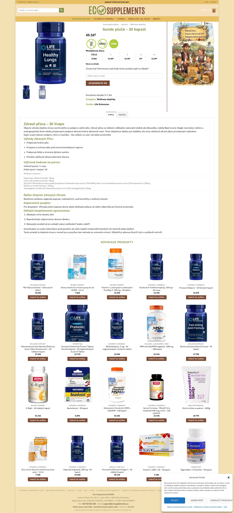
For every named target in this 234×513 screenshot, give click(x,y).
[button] (228, 477)
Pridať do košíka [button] (38, 297)
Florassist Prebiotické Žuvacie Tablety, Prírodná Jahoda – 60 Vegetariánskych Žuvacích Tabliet (77, 349)
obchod (124, 24)
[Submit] (61, 10)
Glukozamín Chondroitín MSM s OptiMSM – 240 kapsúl (117, 409)
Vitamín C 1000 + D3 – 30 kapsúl (156, 470)
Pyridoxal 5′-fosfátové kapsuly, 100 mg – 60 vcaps (156, 288)
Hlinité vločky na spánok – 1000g (196, 408)
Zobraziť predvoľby (220, 500)
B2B (85, 490)
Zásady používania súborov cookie (179, 507)
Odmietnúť (197, 500)
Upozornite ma (98, 83)
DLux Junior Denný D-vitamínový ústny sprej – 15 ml (38, 470)
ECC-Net (131, 507)
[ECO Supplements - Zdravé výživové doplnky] (117, 10)
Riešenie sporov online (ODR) (82, 507)
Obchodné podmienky (55, 490)
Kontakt (213, 2)
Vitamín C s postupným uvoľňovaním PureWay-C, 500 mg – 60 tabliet (117, 288)
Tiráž (225, 507)
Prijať (174, 500)
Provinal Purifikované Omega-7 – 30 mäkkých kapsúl (117, 470)
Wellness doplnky (81, 19)
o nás (206, 2)
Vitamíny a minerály (104, 19)
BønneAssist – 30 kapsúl (77, 408)
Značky (156, 19)
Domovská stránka (110, 24)
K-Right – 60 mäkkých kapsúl (38, 408)
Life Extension (102, 104)
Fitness (121, 19)
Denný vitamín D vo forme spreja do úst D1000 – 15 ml (77, 288)
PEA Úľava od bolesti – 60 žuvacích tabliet (38, 288)
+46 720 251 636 (89, 503)
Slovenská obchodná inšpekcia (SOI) (106, 507)
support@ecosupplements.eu (116, 503)
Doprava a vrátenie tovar (32, 490)
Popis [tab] (111, 115)
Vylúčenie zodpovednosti (108, 490)
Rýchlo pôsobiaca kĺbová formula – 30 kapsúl (196, 347)
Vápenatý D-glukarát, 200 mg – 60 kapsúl (77, 470)
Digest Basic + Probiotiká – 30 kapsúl (196, 470)
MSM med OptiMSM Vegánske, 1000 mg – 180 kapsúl (156, 347)
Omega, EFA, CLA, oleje (139, 19)
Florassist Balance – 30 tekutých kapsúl (196, 288)
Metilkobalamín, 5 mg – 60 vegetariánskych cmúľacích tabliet (117, 347)
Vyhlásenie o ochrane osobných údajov (208, 507)
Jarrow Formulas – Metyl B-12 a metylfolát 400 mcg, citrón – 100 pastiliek (156, 410)
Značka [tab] (122, 115)
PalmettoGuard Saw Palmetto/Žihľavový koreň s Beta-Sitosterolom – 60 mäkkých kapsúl (38, 349)
